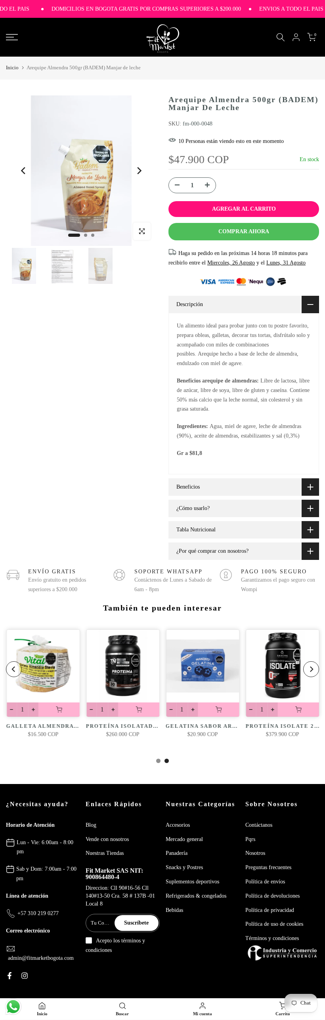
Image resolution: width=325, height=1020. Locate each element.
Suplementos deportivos (192, 882)
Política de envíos (265, 882)
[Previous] (24, 171)
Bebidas (174, 910)
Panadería (176, 853)
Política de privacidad (269, 910)
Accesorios (178, 825)
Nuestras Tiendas (105, 853)
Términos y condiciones (272, 938)
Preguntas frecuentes (268, 867)
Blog (91, 825)
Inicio (12, 67)
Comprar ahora (243, 231)
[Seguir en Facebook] (9, 975)
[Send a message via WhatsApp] (13, 1006)
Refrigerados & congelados (196, 896)
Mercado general (184, 839)
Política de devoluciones (272, 896)
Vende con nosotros (107, 839)
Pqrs (250, 839)
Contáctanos (258, 825)
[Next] (139, 171)
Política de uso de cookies (274, 924)
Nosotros (255, 853)
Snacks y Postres (184, 867)
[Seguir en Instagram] (24, 975)
